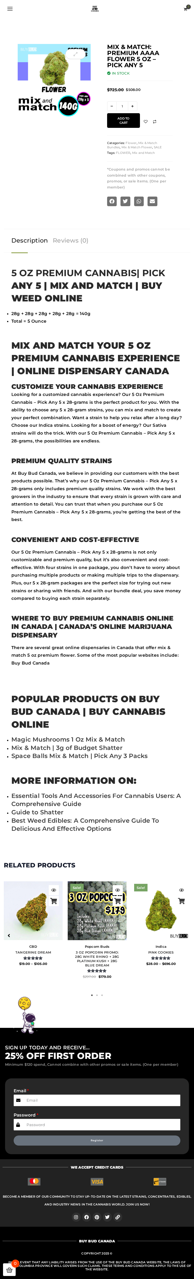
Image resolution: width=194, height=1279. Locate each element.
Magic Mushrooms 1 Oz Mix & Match (68, 739)
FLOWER (123, 153)
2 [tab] (97, 995)
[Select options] (54, 901)
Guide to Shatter (37, 812)
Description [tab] (29, 240)
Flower (131, 143)
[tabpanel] (33, 933)
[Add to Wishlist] (146, 122)
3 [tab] (102, 995)
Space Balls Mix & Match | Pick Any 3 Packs (79, 756)
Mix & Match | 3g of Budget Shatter (67, 747)
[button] (9, 935)
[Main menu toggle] (10, 9)
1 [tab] (91, 995)
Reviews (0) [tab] (70, 240)
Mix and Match (143, 153)
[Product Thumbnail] (75, 54)
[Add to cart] (118, 901)
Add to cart (123, 120)
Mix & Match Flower (137, 147)
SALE (158, 147)
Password (25, 1115)
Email (20, 1090)
